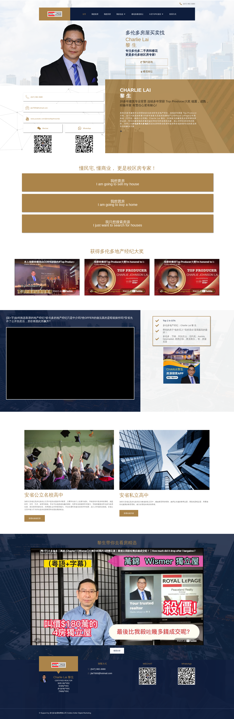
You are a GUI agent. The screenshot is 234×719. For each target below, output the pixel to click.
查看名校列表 (129, 513)
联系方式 (172, 14)
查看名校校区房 (35, 518)
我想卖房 (95, 14)
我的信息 (119, 14)
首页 (84, 14)
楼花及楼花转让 (137, 14)
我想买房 (107, 14)
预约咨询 (148, 62)
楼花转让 (148, 71)
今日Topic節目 (155, 14)
